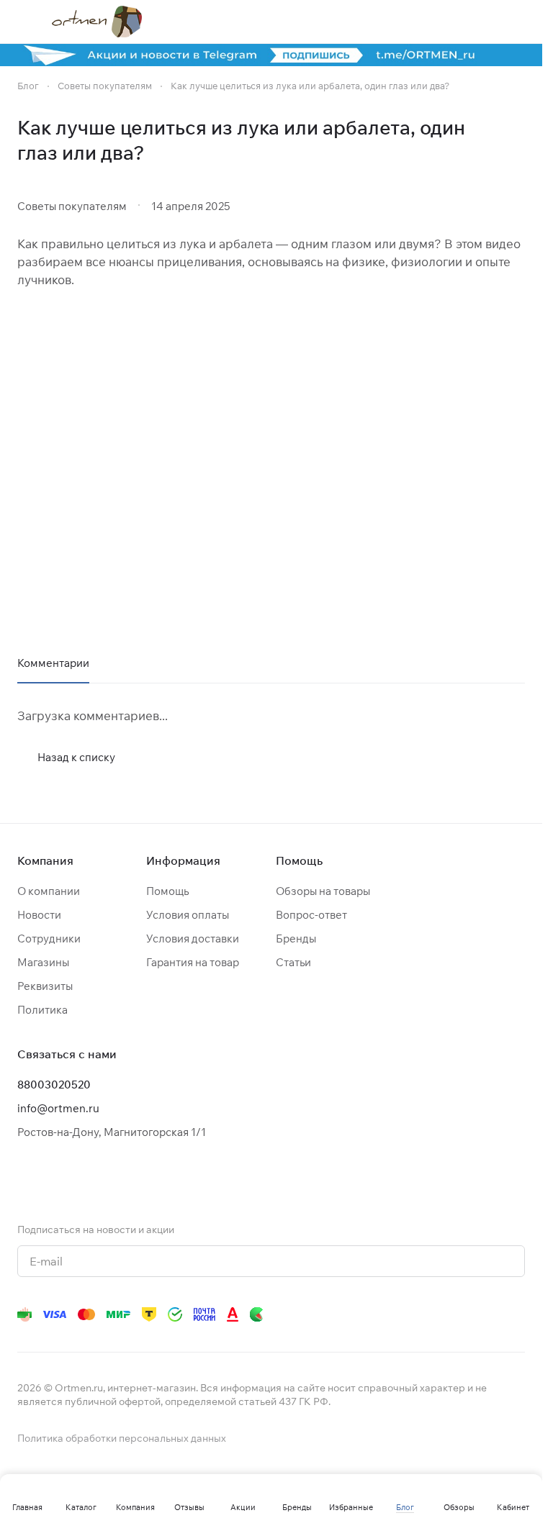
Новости (39, 915)
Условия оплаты (187, 915)
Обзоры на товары (323, 891)
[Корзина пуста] (518, 21)
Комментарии (53, 663)
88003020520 (54, 1084)
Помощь (167, 891)
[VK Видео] (487, 1314)
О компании (48, 891)
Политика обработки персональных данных (121, 1438)
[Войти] (443, 21)
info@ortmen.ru (58, 1108)
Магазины (43, 962)
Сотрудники (49, 938)
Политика (42, 1010)
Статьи (293, 962)
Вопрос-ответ (311, 915)
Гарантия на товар (192, 962)
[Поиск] (405, 21)
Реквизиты (45, 986)
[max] (516, 1314)
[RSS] (518, 140)
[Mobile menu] (23, 21)
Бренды (296, 938)
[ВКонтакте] (314, 1314)
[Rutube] (458, 1314)
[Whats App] (401, 1314)
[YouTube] (372, 1314)
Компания (45, 860)
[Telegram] (343, 1314)
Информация (183, 860)
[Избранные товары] (480, 21)
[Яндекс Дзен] (430, 1314)
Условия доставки (192, 938)
